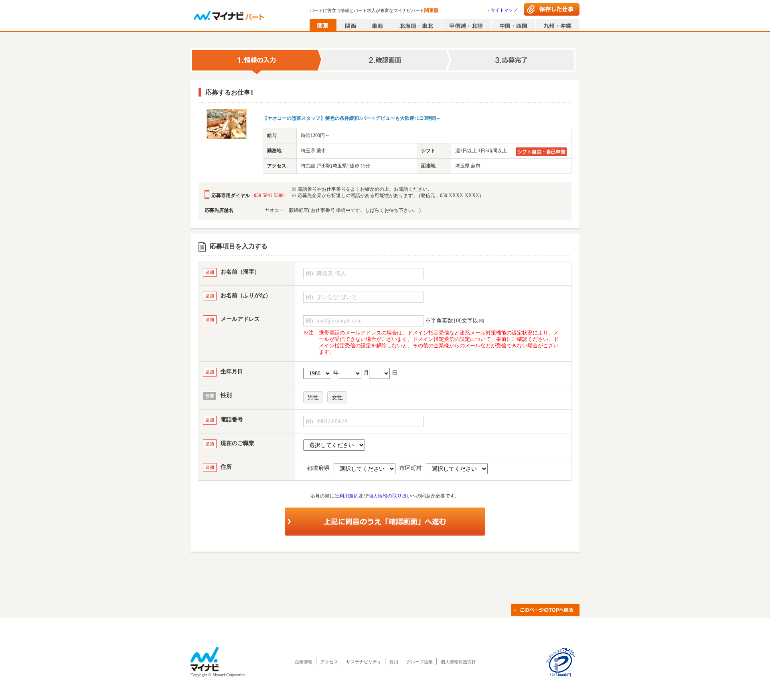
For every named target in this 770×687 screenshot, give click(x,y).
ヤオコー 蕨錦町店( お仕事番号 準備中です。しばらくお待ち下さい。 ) (343, 210)
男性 (313, 398)
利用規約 (349, 496)
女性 (337, 398)
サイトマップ (504, 10)
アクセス (329, 661)
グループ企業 (419, 661)
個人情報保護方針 (458, 661)
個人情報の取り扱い (389, 496)
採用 (393, 661)
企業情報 (303, 661)
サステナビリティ (363, 661)
